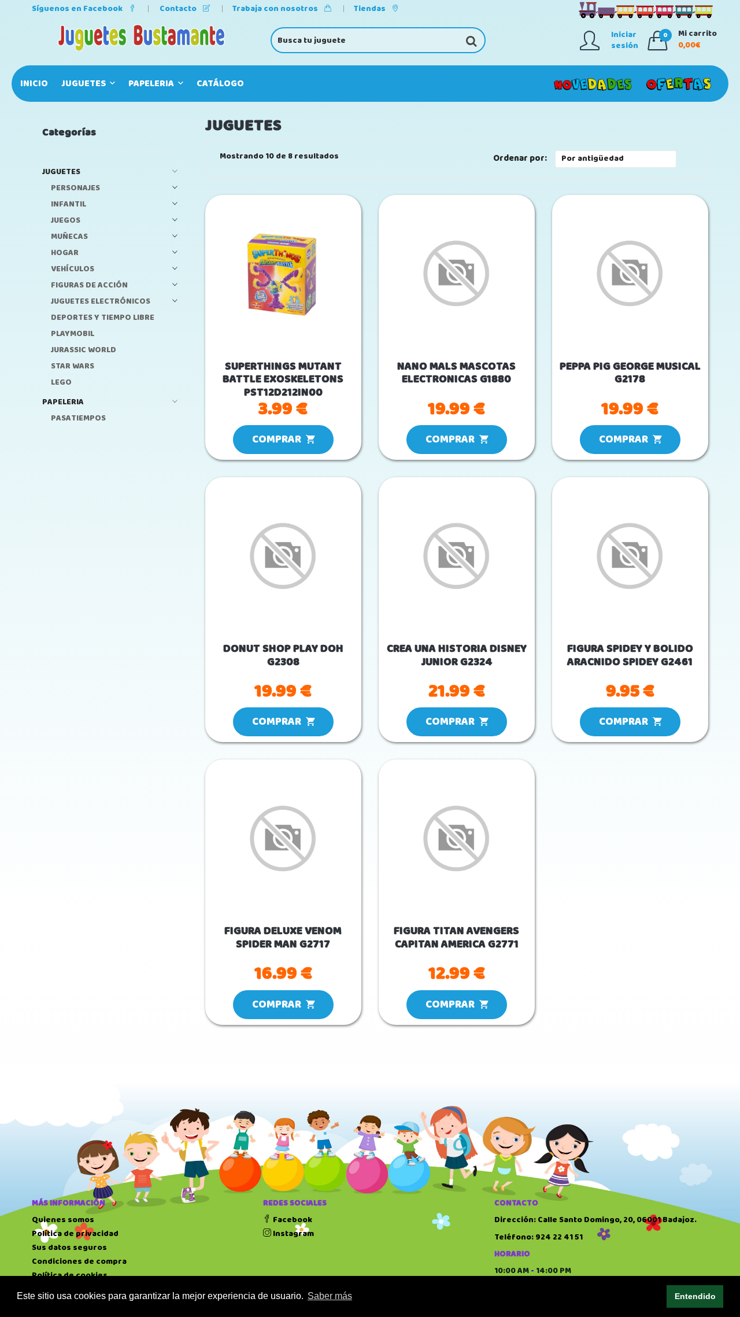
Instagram (292, 1233)
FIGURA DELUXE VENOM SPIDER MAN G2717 (283, 938)
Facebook (291, 1219)
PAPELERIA (152, 83)
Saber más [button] (330, 1296)
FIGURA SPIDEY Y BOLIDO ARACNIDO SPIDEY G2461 (630, 656)
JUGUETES (84, 83)
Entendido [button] (695, 1296)
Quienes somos (63, 1219)
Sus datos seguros (69, 1247)
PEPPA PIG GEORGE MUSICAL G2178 (630, 373)
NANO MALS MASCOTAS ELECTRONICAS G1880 (456, 373)
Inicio (34, 83)
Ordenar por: (520, 158)
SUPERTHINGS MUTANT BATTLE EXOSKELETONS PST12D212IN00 (283, 380)
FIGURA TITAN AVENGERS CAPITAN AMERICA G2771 (456, 938)
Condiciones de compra (79, 1261)
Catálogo (220, 83)
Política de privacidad (75, 1233)
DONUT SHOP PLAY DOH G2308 (283, 656)
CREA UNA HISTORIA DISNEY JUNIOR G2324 (457, 656)
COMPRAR (279, 439)
